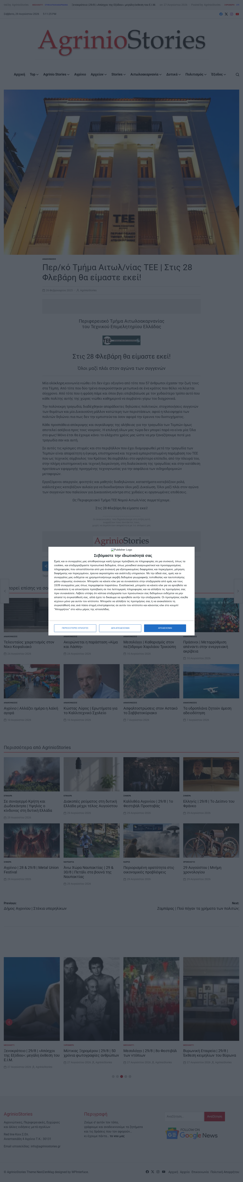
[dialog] (121, 591)
